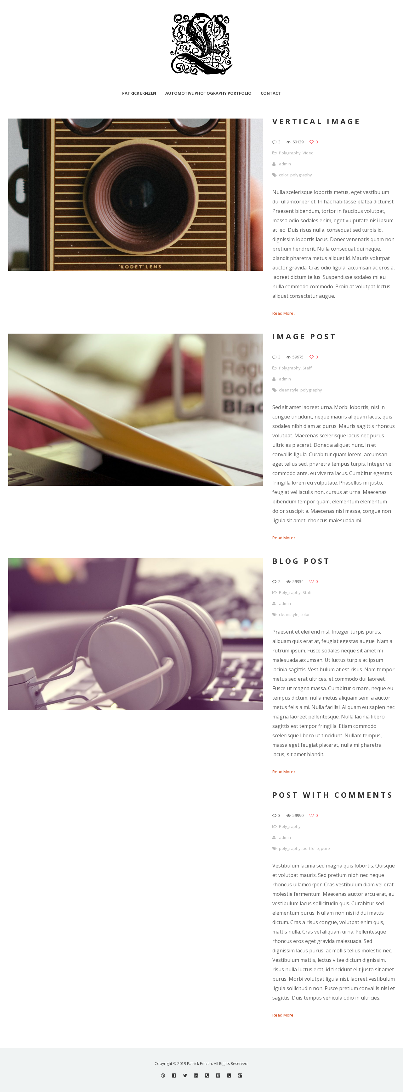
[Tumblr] (229, 1075)
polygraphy (301, 175)
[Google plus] (240, 1075)
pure (325, 848)
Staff (307, 368)
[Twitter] (185, 1075)
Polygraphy (290, 153)
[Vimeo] (218, 1075)
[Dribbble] (163, 1075)
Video (308, 153)
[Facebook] (174, 1075)
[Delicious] (207, 1075)
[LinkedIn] (196, 1075)
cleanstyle (288, 390)
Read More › (284, 313)
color (283, 175)
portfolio (311, 848)
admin (285, 164)
